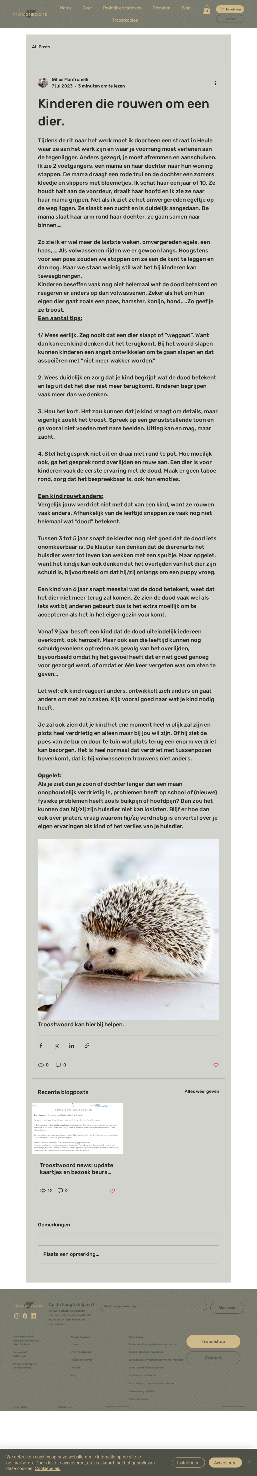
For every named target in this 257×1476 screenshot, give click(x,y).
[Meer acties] (215, 83)
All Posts (41, 47)
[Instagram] (17, 1315)
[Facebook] (25, 1315)
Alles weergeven (202, 1091)
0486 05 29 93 (21, 1344)
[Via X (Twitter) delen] (56, 1046)
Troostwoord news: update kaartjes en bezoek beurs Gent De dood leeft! (76, 1169)
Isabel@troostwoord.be (26, 1340)
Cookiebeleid (47, 1468)
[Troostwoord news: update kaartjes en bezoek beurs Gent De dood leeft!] (77, 1128)
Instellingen (188, 1462)
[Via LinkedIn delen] (72, 1046)
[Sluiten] (249, 1462)
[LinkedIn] (33, 1315)
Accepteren (225, 1462)
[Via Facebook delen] (41, 1046)
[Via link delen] (87, 1046)
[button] (162, 8)
